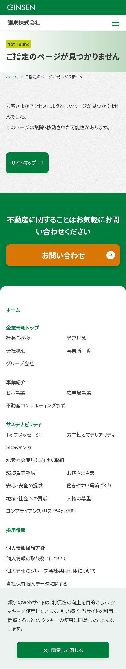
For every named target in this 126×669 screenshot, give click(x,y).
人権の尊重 (79, 498)
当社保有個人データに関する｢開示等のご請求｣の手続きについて (43, 587)
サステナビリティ (24, 424)
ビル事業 (15, 392)
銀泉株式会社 (23, 22)
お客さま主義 (81, 472)
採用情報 (16, 530)
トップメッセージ (23, 434)
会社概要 (16, 350)
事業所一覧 (79, 350)
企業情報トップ (22, 327)
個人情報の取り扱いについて (36, 558)
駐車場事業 (79, 392)
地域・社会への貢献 (26, 498)
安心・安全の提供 (24, 485)
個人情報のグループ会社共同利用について (51, 570)
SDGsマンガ (18, 447)
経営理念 (76, 337)
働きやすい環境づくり (89, 485)
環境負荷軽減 (20, 472)
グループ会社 (20, 363)
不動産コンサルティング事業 (35, 405)
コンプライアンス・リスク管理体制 (41, 510)
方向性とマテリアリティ (91, 434)
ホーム (12, 76)
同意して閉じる (67, 650)
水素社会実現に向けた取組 (35, 460)
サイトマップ (23, 162)
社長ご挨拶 (18, 337)
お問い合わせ (63, 255)
